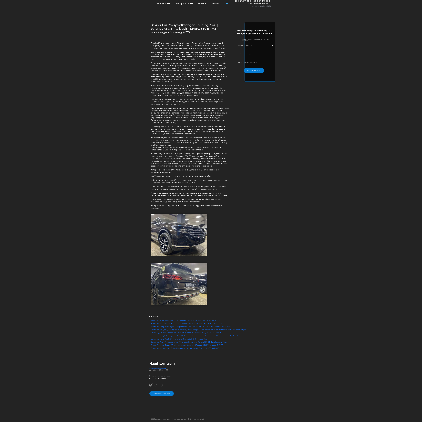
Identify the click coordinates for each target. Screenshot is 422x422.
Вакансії (216, 3)
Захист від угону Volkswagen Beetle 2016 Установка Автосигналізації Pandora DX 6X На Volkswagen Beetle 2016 (195, 336)
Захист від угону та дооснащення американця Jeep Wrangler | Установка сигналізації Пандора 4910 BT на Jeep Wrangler (198, 330)
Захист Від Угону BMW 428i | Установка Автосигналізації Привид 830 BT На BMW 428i (185, 320)
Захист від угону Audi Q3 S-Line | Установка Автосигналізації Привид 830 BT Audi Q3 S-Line (187, 348)
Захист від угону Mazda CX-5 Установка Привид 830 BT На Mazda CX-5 (179, 339)
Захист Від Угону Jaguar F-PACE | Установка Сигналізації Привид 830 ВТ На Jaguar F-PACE (187, 345)
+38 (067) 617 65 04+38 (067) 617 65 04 (252, 1)
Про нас (202, 3)
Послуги (161, 4)
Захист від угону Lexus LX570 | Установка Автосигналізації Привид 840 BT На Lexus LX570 (187, 324)
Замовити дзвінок (254, 71)
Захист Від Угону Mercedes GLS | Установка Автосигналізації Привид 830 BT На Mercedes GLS (188, 333)
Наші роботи (182, 4)
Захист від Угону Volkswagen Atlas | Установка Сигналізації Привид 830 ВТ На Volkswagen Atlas (188, 342)
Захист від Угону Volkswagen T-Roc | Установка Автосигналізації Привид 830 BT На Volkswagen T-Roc (191, 327)
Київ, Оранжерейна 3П (259, 3)
